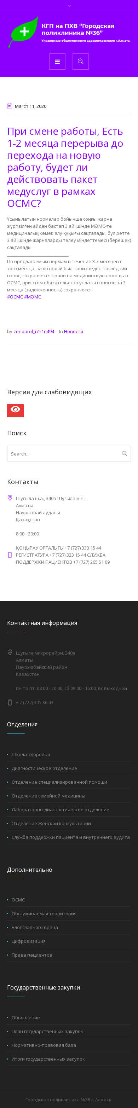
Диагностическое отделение (44, 768)
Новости (73, 331)
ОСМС (18, 900)
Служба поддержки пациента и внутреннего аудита (71, 837)
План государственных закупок (47, 1031)
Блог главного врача (35, 927)
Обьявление (26, 1017)
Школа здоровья (31, 754)
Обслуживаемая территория (44, 913)
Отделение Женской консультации (51, 823)
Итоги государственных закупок (48, 1059)
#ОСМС (15, 297)
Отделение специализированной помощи (59, 782)
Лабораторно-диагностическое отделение (60, 809)
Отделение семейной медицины (48, 796)
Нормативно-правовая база (44, 1045)
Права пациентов (32, 955)
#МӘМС (32, 297)
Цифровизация (29, 941)
